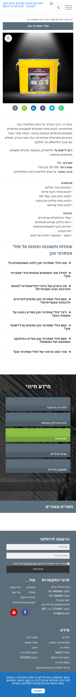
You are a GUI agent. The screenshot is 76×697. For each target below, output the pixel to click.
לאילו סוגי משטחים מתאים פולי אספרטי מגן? (40, 274)
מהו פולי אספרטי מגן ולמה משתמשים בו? (37, 263)
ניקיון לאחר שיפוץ (60, 657)
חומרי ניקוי (31, 637)
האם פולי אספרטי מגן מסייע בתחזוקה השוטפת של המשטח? (42, 340)
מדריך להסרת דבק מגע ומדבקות (53, 668)
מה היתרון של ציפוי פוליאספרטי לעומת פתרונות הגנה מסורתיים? (40, 287)
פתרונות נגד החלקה (59, 643)
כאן (28, 680)
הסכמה (38, 691)
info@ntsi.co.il (61, 613)
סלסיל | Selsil (62, 653)
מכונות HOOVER (28, 657)
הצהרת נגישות (27, 597)
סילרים (66, 637)
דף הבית (68, 19)
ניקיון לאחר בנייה (28, 653)
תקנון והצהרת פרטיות (24, 602)
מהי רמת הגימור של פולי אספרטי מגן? (40, 352)
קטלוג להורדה (62, 662)
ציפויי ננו (65, 648)
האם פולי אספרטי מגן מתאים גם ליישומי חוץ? (40, 327)
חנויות (32, 592)
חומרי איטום (31, 643)
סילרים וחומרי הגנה (54, 19)
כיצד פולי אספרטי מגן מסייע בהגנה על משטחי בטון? (41, 314)
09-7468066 (55, 591)
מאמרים (31, 587)
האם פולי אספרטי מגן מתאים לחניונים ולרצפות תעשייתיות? (42, 301)
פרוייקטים (15, 587)
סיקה (34, 648)
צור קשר (15, 592)
